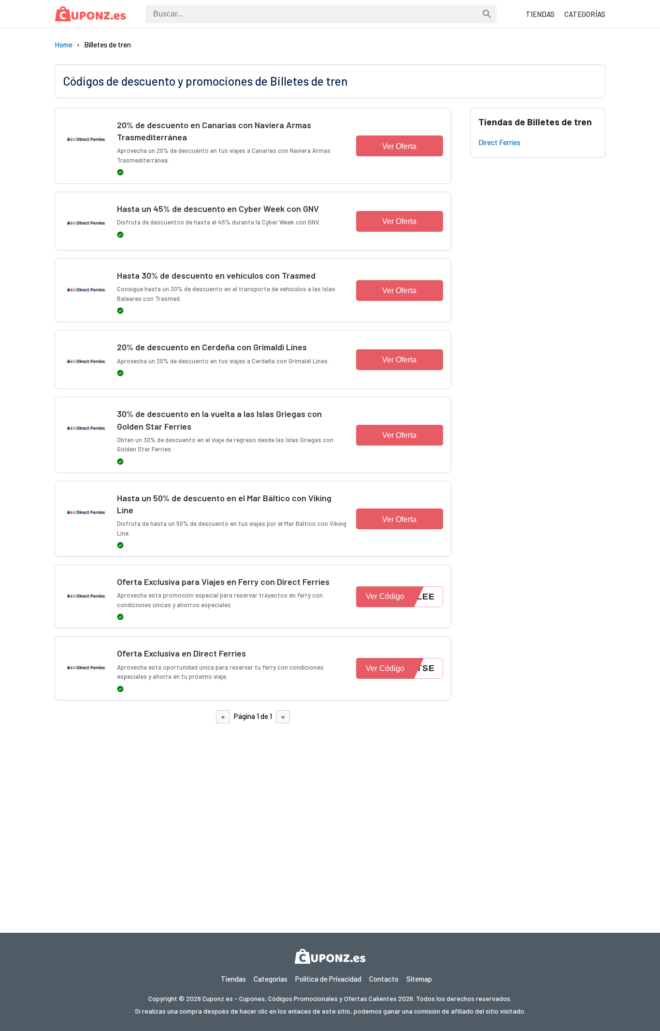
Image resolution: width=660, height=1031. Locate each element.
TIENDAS (540, 14)
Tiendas (233, 978)
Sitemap (419, 978)
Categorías (270, 978)
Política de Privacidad (328, 978)
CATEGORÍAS (584, 14)
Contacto (384, 978)
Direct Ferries (499, 142)
